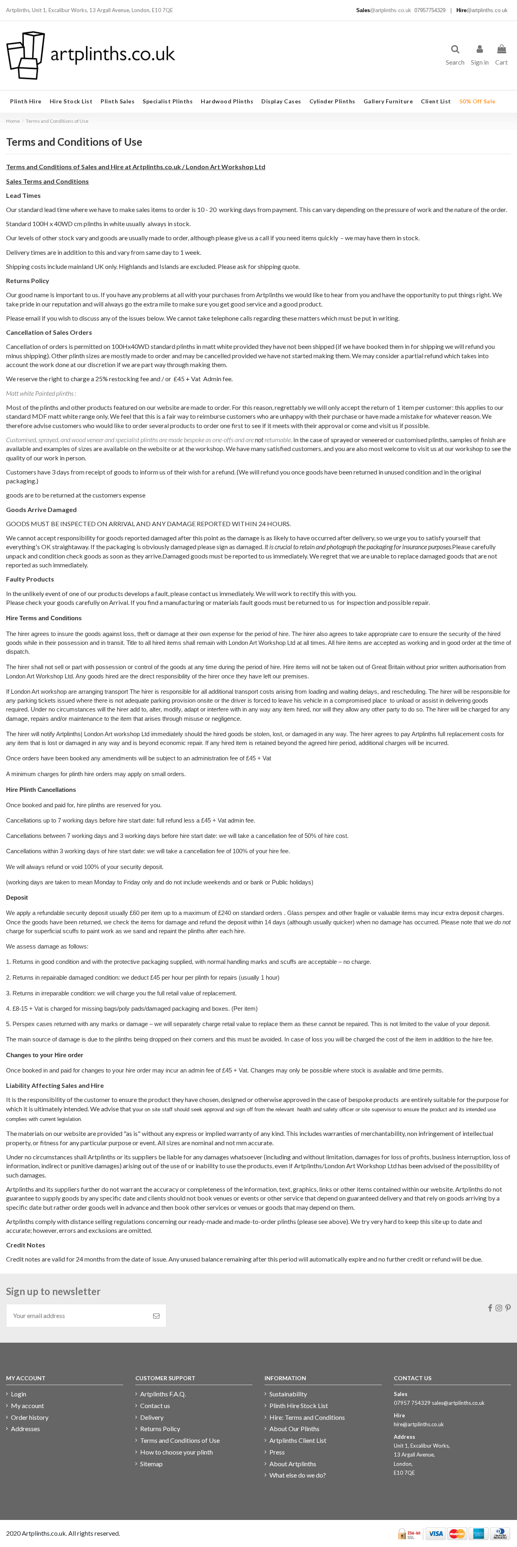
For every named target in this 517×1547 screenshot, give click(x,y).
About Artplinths (292, 1463)
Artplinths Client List (297, 1440)
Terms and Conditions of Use (180, 1440)
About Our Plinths (294, 1428)
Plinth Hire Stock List (298, 1405)
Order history (29, 1417)
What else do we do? (297, 1475)
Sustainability (288, 1394)
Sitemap (151, 1463)
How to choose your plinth (176, 1452)
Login (18, 1394)
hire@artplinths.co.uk (419, 1424)
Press (277, 1452)
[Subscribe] (156, 1315)
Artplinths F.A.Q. (163, 1394)
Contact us (155, 1405)
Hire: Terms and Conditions (307, 1417)
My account (27, 1405)
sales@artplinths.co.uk (458, 1403)
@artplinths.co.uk (390, 10)
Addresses (25, 1428)
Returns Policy (160, 1428)
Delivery (152, 1417)
